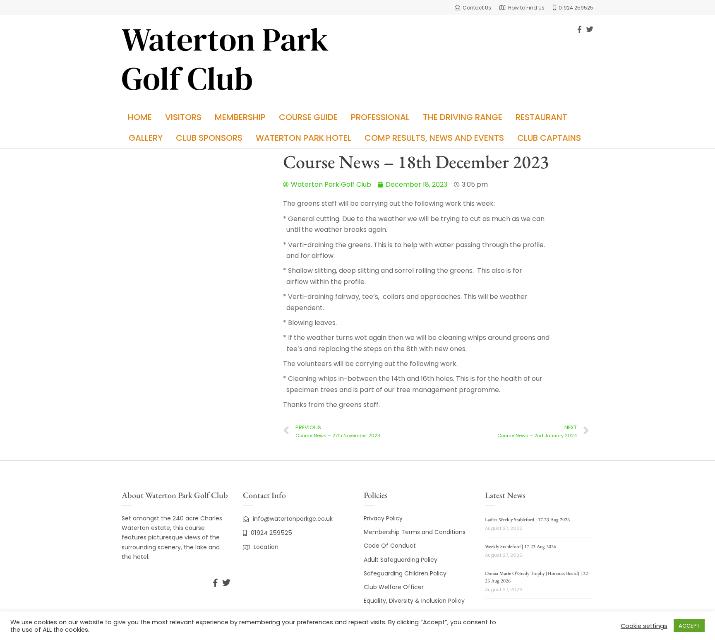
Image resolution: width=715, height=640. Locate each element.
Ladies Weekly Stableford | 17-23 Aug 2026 (527, 519)
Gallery (146, 138)
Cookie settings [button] (644, 626)
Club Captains (549, 138)
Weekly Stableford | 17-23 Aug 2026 (520, 546)
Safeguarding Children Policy (405, 573)
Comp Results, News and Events (434, 138)
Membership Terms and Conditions (414, 532)
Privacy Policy (383, 518)
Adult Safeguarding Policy (400, 560)
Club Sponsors (209, 138)
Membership (240, 117)
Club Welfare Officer (394, 587)
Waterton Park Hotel (303, 138)
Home (140, 117)
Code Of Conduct (390, 545)
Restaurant (541, 117)
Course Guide (308, 117)
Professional (380, 117)
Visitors (183, 117)
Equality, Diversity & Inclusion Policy (414, 601)
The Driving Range (462, 117)
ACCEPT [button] (689, 626)
